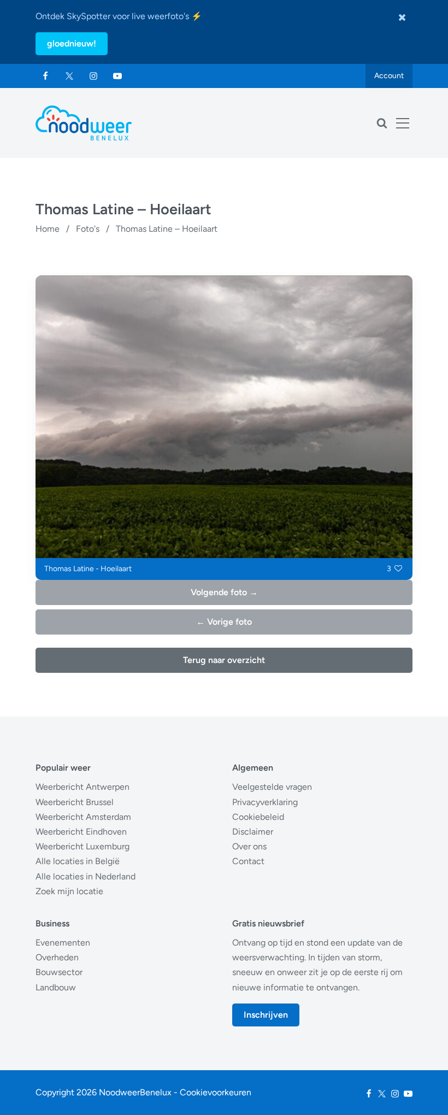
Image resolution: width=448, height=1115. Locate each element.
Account (389, 75)
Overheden (57, 957)
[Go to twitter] (69, 76)
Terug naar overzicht (224, 660)
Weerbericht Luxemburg (82, 846)
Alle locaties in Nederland (85, 876)
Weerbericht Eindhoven (81, 831)
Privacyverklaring (265, 802)
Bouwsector (59, 972)
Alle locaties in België (78, 861)
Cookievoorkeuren (215, 1092)
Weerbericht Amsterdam (83, 817)
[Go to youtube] (117, 76)
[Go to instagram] (93, 76)
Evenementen (63, 942)
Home (48, 229)
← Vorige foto (224, 622)
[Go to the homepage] (84, 122)
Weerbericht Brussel (75, 802)
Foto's (87, 229)
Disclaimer (252, 831)
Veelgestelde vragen (272, 787)
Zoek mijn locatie (69, 891)
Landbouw (56, 987)
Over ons (249, 846)
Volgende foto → (224, 592)
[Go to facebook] (45, 76)
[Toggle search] (382, 123)
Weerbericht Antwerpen (82, 787)
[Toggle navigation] (402, 123)
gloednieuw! (71, 43)
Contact (248, 861)
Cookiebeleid (258, 817)
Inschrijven (266, 1015)
